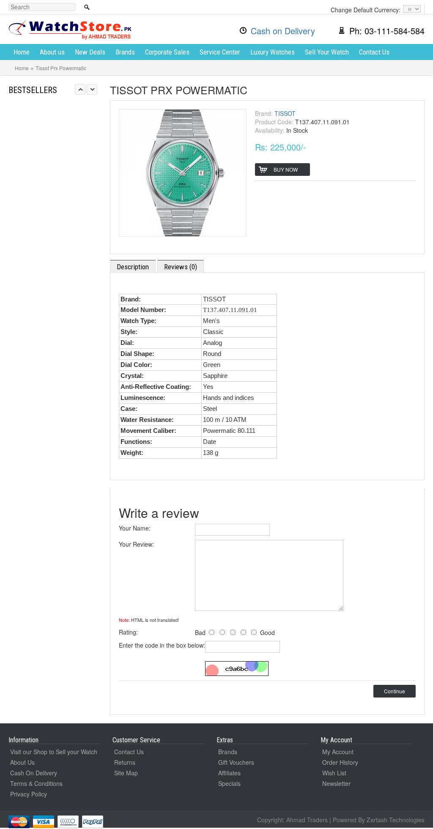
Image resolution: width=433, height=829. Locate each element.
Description (133, 267)
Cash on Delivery (283, 31)
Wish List (334, 773)
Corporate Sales (167, 52)
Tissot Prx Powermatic (61, 67)
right (92, 89)
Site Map (126, 773)
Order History (340, 762)
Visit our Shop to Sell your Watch (53, 751)
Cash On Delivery (33, 773)
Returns (124, 762)
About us (52, 52)
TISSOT (285, 113)
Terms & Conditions (36, 783)
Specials (229, 783)
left (80, 89)
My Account (338, 751)
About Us (22, 762)
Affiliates (229, 773)
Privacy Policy (28, 794)
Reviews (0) (180, 267)
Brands (125, 52)
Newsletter (336, 783)
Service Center (220, 52)
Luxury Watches (272, 52)
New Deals (90, 52)
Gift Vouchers (236, 762)
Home (22, 52)
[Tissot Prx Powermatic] (182, 171)
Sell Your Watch (327, 52)
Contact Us (374, 52)
